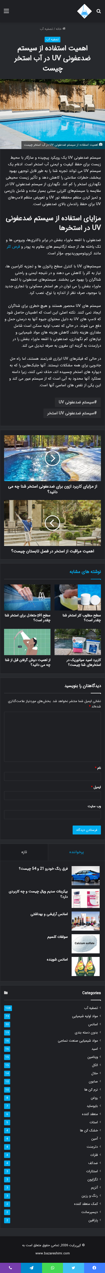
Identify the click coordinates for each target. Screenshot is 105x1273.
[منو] (6, 13)
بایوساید (92, 1106)
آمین (94, 1138)
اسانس (93, 1024)
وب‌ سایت (94, 806)
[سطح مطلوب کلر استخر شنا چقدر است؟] (78, 597)
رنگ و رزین (90, 1196)
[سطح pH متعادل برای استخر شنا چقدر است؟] (27, 597)
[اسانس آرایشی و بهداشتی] (86, 921)
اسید (94, 1049)
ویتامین (92, 1057)
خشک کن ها (89, 1130)
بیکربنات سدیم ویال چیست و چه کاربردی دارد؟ (38, 894)
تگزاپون (92, 1179)
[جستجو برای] (98, 13)
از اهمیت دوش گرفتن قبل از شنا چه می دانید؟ (27, 662)
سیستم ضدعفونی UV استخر (70, 413)
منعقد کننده (90, 1114)
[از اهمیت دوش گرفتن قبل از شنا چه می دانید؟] (27, 642)
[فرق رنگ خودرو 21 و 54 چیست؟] (86, 875)
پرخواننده (76, 852)
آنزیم (94, 1187)
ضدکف (93, 1163)
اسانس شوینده (57, 959)
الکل (95, 1065)
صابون (93, 1081)
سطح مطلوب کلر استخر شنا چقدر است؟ (82, 618)
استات (93, 1122)
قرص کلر (14, 247)
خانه (59, 29)
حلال (94, 1073)
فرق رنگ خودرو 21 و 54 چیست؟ (43, 868)
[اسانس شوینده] (86, 966)
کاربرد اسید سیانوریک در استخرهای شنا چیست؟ (84, 662)
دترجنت (92, 1147)
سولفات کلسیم (57, 937)
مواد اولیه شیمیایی (85, 1016)
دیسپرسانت (89, 1212)
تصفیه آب (46, 29)
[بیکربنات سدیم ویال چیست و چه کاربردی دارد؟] (86, 898)
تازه (24, 852)
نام (98, 768)
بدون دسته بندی (86, 1032)
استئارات (92, 1171)
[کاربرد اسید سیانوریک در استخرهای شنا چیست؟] (78, 642)
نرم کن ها (91, 1089)
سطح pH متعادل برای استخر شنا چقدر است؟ (27, 618)
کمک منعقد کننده (86, 1204)
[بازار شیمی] (84, 11)
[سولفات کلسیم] (86, 943)
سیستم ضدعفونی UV (76, 402)
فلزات (94, 1155)
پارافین (93, 1220)
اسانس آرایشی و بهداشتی (49, 914)
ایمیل (96, 787)
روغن (94, 1098)
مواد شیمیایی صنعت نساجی (78, 1040)
